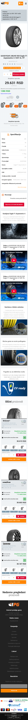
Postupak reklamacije (14, 646)
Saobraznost (14, 640)
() (21, 3)
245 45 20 (5, 15)
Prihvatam (11, 717)
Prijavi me (14, 690)
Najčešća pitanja (14, 668)
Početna (5, 12)
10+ (24, 437)
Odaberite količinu (14, 71)
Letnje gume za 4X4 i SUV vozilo (12, 13)
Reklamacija (14, 665)
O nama (14, 631)
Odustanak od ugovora (14, 643)
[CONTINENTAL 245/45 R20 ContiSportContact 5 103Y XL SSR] (14, 412)
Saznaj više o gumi (14, 459)
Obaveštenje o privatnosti (14, 671)
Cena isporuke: (7, 431)
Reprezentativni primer (6, 93)
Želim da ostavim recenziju (14, 204)
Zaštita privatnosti (14, 659)
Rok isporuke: (7, 433)
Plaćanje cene (14, 656)
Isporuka (14, 637)
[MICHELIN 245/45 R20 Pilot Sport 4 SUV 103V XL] (14, 534)
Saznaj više (17, 717)
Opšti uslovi (14, 634)
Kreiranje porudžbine (14, 662)
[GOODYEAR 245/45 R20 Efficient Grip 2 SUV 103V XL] (14, 473)
